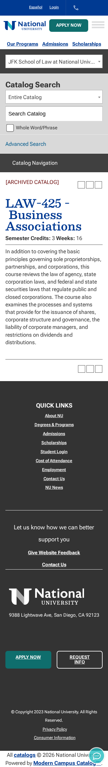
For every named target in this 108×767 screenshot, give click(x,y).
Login (54, 7)
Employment (54, 469)
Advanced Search (25, 144)
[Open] (98, 25)
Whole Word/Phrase (36, 128)
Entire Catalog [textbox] (25, 97)
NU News (54, 487)
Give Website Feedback (54, 552)
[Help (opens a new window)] (98, 184)
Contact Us (54, 478)
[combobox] (54, 61)
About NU (54, 415)
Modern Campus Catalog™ (67, 763)
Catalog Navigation (35, 163)
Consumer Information (55, 737)
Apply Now (68, 25)
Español (35, 7)
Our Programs (22, 44)
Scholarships (86, 44)
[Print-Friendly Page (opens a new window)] (89, 184)
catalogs (25, 755)
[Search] (95, 113)
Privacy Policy (55, 729)
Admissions (55, 44)
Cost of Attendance (54, 460)
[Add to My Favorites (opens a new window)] (81, 184)
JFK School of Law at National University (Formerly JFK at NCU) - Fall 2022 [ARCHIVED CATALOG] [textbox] (55, 62)
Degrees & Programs (54, 424)
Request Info (80, 659)
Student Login (54, 451)
